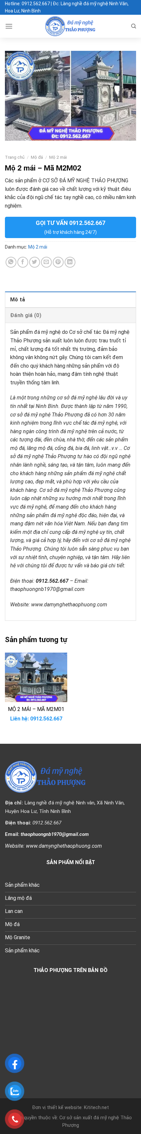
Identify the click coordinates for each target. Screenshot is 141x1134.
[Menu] (9, 26)
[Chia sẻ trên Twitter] (34, 262)
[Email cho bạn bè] (46, 262)
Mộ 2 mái (58, 157)
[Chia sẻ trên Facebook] (22, 262)
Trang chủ (15, 157)
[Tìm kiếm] (133, 26)
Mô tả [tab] (17, 299)
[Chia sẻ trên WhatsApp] (11, 262)
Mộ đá (37, 157)
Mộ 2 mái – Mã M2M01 (36, 709)
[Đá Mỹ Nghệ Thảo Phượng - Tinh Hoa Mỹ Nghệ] (70, 26)
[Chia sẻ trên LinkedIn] (70, 262)
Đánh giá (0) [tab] (25, 315)
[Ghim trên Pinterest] (58, 262)
